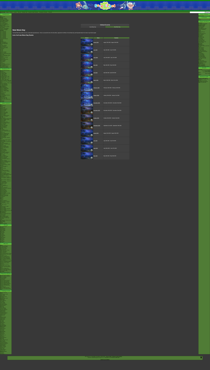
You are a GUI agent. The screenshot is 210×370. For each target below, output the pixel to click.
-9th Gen (1, 49)
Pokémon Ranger (3, 192)
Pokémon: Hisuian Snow (4, 90)
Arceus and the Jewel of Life (5, 257)
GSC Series (2, 233)
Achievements (200, 53)
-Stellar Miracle (2, 344)
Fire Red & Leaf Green (4, 185)
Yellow (1, 205)
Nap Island (200, 43)
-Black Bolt (2, 306)
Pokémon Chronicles (3, 83)
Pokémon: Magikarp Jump (4, 133)
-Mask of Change (3, 346)
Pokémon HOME (3, 120)
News (1, 15)
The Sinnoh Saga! (3, 77)
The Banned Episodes (4, 85)
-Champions (2, 48)
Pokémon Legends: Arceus (4, 119)
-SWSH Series (2, 319)
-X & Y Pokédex (2, 22)
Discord (19, 12)
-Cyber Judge (2, 348)
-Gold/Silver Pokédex (3, 19)
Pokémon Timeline (3, 51)
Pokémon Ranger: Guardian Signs (5, 171)
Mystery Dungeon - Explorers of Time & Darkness (5, 181)
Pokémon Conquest (3, 160)
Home (7, 12)
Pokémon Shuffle (3, 145)
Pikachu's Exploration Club (4, 282)
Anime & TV (6, 69)
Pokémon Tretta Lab (3, 157)
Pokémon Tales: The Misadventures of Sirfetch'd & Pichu (5, 99)
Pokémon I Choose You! (4, 268)
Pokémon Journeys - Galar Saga (5, 80)
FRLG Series (2, 234)
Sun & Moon (2, 129)
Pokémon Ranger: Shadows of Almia (5, 179)
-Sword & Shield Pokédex (4, 24)
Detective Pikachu (3, 135)
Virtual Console (2, 215)
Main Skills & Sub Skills (202, 28)
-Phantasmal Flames (3, 304)
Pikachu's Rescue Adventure (5, 276)
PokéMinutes (2, 93)
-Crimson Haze (2, 347)
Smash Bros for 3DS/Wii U (4, 152)
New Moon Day (117, 26)
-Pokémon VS (2, 350)
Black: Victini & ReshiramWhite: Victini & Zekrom (5, 259)
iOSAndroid (199, 19)
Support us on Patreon (104, 359)
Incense (199, 32)
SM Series (2, 242)
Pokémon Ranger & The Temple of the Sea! (5, 254)
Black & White (2, 154)
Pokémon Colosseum (3, 187)
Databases (6, 14)
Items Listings (200, 27)
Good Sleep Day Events (202, 61)
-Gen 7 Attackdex (3, 36)
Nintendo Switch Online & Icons (5, 220)
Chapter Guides (2, 229)
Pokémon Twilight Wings (4, 88)
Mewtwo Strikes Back (4, 246)
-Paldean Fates (2, 314)
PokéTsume (2, 101)
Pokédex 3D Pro (3, 163)
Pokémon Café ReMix (4, 112)
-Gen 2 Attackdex (3, 32)
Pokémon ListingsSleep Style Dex (201, 26)
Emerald (1, 186)
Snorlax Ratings (201, 49)
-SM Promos (2, 329)
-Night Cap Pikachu (201, 64)
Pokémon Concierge (3, 97)
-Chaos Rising (2, 302)
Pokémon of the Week (4, 47)
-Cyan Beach (200, 38)
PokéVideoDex (2, 94)
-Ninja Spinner (2, 333)
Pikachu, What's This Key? (4, 287)
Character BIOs (2, 228)
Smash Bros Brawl (3, 183)
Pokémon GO (2, 111)
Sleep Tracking (201, 48)
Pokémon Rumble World (4, 146)
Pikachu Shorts (6, 273)
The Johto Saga (2, 74)
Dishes (199, 30)
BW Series (2, 238)
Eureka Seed (200, 35)
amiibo (1, 219)
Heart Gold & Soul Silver (4, 170)
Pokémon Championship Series (5, 53)
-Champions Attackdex (4, 38)
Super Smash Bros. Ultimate (5, 137)
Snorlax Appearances (202, 33)
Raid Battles (2, 297)
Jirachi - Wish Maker (3, 251)
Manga (6, 225)
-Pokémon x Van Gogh (4, 57)
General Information (3, 226)
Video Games (6, 103)
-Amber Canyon (201, 42)
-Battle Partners (2, 341)
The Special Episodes (3, 84)
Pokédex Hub (24, 12)
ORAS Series (2, 241)
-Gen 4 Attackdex (3, 33)
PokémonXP (2, 54)
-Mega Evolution (3, 305)
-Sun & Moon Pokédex (4, 23)
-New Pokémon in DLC (4, 66)
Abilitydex (1, 41)
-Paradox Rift (2, 315)
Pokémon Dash (2, 189)
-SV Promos (2, 327)
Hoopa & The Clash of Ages (5, 265)
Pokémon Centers (3, 52)
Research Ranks (201, 54)
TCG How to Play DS (3, 166)
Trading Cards (5, 290)
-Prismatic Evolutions (3, 309)
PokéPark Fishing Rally (4, 195)
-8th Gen (1, 50)
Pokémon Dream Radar (4, 156)
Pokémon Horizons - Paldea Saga (6, 82)
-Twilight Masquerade (3, 312)
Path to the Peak (3, 92)
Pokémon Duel (2, 151)
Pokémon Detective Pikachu (5, 272)
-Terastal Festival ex (3, 342)
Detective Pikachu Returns (4, 115)
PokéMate (2, 197)
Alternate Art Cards (3, 296)
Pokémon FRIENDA (3, 223)
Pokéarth (50, 12)
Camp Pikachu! (2, 278)
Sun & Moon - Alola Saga (4, 79)
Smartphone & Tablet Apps (4, 217)
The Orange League (3, 73)
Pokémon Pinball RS (3, 191)
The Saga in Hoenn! (3, 75)
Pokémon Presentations (4, 59)
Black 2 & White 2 (3, 155)
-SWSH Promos (2, 328)
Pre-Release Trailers (201, 24)
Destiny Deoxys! (3, 252)
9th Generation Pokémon (4, 65)
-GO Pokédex (2, 27)
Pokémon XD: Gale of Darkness (5, 188)
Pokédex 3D (2, 162)
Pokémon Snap (2, 207)
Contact (15, 12)
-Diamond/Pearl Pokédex (4, 20)
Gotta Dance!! (2, 279)
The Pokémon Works (206, 71)
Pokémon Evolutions (3, 89)
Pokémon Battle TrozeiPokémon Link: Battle (5, 142)
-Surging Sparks (2, 310)
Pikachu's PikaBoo (3, 277)
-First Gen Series (3, 325)
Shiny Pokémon (2, 86)
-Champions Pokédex (3, 29)
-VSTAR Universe (3, 349)
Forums (11, 12)
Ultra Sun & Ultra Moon (4, 130)
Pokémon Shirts (2, 60)
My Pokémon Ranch (3, 182)
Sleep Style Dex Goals (202, 58)
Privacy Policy (109, 356)
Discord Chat (2, 63)
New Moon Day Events (202, 62)
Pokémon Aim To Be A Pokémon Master (5, 81)
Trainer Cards (2, 294)
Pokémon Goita (2, 221)
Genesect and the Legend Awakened (4, 263)
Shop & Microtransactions (202, 51)
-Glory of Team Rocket (4, 339)
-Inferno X (1, 335)
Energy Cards (2, 295)
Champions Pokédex (43, 12)
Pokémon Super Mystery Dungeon (4, 148)
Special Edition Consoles (4, 216)
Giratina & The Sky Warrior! (5, 256)
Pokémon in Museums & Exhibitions (4, 56)
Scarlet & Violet (2, 107)
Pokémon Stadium (3, 209)
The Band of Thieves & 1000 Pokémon (5, 144)
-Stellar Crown (2, 311)
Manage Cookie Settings (117, 356)
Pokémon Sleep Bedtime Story (203, 66)
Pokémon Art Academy (4, 143)
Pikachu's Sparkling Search (4, 284)
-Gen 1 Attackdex (3, 31)
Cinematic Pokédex (3, 45)
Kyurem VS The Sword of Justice (5, 260)
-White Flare (2, 307)
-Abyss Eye (2, 332)
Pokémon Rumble (3, 172)
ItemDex (1, 39)
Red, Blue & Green (3, 204)
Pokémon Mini (2, 202)
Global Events (105, 25)
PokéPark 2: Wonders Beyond (5, 161)
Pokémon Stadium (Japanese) (5, 208)
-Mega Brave (2, 336)
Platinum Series (2, 237)
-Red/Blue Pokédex (3, 18)
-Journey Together (3, 308)
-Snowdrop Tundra (201, 40)
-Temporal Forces (3, 313)
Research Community (202, 57)
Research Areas (201, 36)
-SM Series (2, 320)
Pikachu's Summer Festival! (5, 280)
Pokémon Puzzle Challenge (4, 201)
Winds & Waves (3, 105)
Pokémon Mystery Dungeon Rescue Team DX (5, 123)
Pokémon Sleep (2, 114)
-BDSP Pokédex (3, 25)
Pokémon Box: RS (3, 190)
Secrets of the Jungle (3, 270)
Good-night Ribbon (201, 55)
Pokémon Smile (2, 124)
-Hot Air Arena (2, 340)
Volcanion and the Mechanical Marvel (5, 267)
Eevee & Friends (3, 286)
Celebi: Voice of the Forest (4, 250)
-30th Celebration (3, 300)
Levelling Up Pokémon (202, 50)
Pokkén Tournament (3, 150)
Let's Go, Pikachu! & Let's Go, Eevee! (5, 131)
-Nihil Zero (2, 334)
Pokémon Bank (2, 140)
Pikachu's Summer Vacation (5, 275)
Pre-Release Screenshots (202, 23)
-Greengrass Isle (201, 37)
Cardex (1, 44)
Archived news (2, 16)
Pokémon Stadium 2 (3, 200)
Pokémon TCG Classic (4, 298)
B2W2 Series (2, 239)
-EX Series (2, 323)
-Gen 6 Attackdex (3, 35)
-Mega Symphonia (3, 337)
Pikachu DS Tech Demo (4, 194)
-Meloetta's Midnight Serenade (5, 261)
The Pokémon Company (206, 70)
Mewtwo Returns (3, 249)
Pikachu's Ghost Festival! (4, 281)
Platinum (1, 169)
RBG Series (2, 231)
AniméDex (2, 71)
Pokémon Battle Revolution (4, 176)
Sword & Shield (2, 117)
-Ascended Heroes (3, 303)
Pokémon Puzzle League (4, 206)
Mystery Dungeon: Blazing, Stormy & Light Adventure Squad (5, 174)
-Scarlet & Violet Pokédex (4, 28)
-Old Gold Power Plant (202, 41)
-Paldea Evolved (3, 317)
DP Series (2, 236)
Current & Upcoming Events (5, 64)
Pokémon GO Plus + (201, 63)
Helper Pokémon (201, 47)
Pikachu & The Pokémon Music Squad (5, 289)
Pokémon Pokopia (3, 109)
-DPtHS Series (2, 322)
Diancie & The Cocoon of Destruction (4, 264)
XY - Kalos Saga (3, 78)
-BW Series (2, 321)
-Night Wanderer (3, 345)
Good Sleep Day (92, 26)
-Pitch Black (2, 301)
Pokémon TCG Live (3, 127)
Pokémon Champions (3, 108)
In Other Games (3, 214)
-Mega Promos (2, 326)
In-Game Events (201, 60)
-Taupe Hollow (200, 39)
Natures (199, 31)
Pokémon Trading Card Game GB (6, 210)
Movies (6, 243)
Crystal (1, 199)
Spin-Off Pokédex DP (3, 42)
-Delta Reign (2, 299)
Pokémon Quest (3, 136)
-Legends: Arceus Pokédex (4, 26)
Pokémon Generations (4, 87)
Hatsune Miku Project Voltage (5, 55)
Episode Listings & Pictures (4, 70)
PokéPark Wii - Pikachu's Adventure (4, 175)
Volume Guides (2, 230)
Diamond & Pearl (3, 168)
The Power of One (3, 247)
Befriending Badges (201, 56)
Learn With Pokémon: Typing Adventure (5, 165)
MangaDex (2, 227)
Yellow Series (2, 232)
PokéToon (1, 91)
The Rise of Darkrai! (3, 255)
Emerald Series (2, 235)
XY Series (1, 240)
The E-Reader (2, 196)
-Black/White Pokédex (4, 21)
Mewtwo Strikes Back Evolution (5, 269)
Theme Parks (2, 61)
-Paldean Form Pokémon (4, 67)
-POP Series (2, 330)
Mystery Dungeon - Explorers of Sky (5, 178)
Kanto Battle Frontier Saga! (4, 76)
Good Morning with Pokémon (5, 95)
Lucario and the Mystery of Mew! (5, 253)
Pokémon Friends (3, 110)
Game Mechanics (3, 46)
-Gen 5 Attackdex (3, 34)
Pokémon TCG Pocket (4, 116)
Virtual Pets (2, 218)
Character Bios (2, 72)
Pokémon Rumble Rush (4, 134)
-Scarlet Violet (2, 318)
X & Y (1, 139)
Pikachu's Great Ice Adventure (5, 283)
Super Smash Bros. (3, 211)
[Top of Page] (201, 357)
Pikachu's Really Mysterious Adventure (5, 285)
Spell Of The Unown (3, 248)
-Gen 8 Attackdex (3, 37)
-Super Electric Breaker (4, 343)
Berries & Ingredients (202, 29)
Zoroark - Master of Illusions (5, 258)
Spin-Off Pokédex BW (4, 43)
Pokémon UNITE (3, 113)
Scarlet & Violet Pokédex (33, 12)
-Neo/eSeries (2, 324)
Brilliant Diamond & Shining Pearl (5, 118)
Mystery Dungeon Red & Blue (5, 193)
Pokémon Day (2, 58)
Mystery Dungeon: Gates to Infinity (5, 159)
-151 (1, 316)
